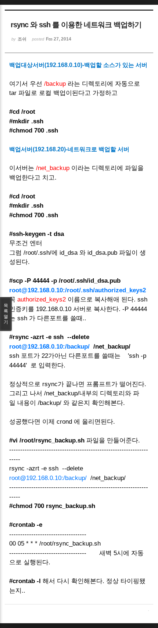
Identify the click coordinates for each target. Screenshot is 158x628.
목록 (6, 314)
